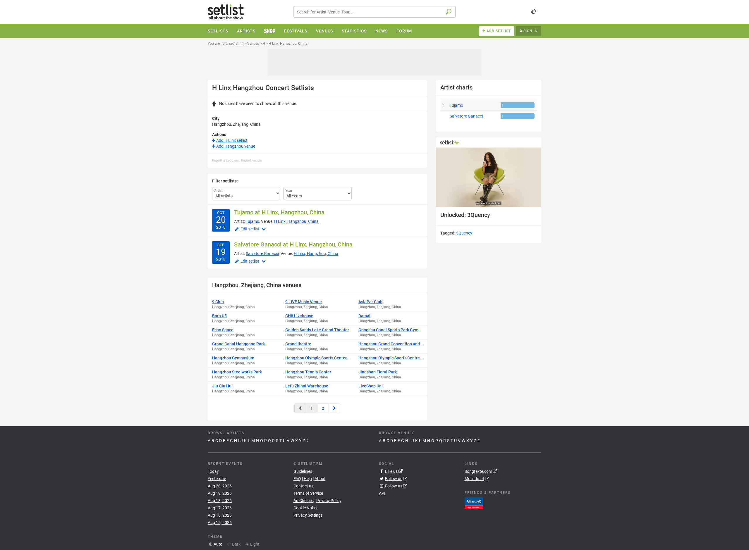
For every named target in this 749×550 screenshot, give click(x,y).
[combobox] (374, 12)
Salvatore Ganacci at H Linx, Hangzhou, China (293, 244)
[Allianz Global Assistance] (474, 503)
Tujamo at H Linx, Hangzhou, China (279, 212)
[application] (488, 177)
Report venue (251, 160)
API (382, 493)
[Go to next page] (334, 408)
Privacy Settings (308, 515)
